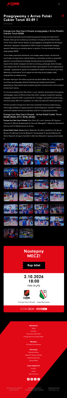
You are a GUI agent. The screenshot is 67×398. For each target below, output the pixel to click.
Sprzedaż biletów (33, 352)
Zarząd (34, 371)
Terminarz (33, 331)
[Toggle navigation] (59, 4)
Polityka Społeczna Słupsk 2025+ (33, 336)
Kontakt (33, 368)
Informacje (33, 350)
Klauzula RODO (33, 360)
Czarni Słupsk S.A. (33, 366)
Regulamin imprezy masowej (33, 355)
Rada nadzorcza (33, 374)
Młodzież (33, 342)
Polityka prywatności (33, 358)
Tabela (33, 328)
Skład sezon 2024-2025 (33, 334)
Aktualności (33, 326)
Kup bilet (33, 265)
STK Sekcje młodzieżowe (33, 344)
